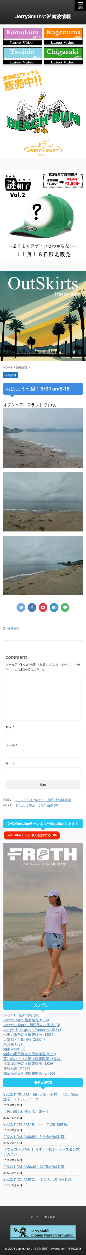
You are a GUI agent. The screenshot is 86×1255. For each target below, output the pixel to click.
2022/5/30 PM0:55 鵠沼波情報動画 (43, 800)
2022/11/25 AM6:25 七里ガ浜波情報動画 (37, 1179)
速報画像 (13, 628)
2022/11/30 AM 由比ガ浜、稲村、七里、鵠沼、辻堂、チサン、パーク (42, 1096)
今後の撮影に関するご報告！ (26, 1111)
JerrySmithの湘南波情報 (43, 16)
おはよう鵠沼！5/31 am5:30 (36, 805)
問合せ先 (50, 1217)
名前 (10, 727)
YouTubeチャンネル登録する (29, 835)
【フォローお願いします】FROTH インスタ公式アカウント (41, 1151)
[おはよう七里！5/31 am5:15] (54, 607)
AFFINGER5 (73, 1248)
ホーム (35, 1217)
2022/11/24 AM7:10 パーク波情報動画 (35, 1124)
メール (11, 745)
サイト (10, 763)
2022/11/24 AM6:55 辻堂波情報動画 (34, 1137)
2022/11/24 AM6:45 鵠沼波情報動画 (34, 1166)
